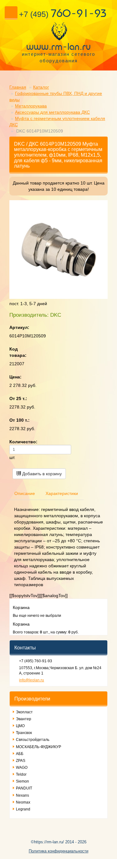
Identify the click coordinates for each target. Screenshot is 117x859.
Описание (24, 493)
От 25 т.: (18, 398)
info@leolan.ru (31, 680)
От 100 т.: (19, 420)
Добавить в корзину (41, 473)
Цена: (15, 376)
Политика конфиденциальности (58, 851)
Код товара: (18, 352)
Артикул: (19, 327)
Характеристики (62, 493)
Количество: (23, 441)
